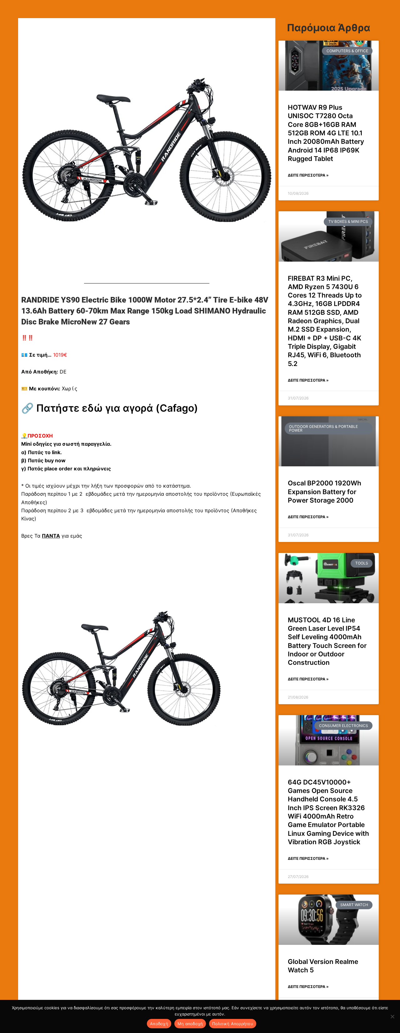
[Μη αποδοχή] (392, 1016)
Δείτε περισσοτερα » (308, 175)
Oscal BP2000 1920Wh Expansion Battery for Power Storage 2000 (324, 491)
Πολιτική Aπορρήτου (232, 1023)
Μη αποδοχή (190, 1023)
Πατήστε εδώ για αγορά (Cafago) (117, 408)
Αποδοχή (159, 1023)
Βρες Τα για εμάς (51, 536)
